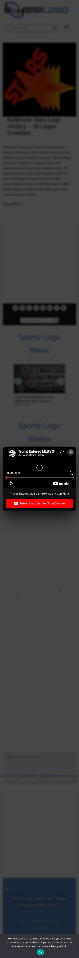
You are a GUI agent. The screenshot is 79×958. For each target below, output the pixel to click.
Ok (40, 952)
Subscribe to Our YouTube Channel (42, 503)
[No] (74, 946)
